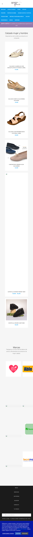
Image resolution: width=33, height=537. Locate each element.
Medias (11, 20)
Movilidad (3, 9)
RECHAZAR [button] (24, 533)
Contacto (16, 504)
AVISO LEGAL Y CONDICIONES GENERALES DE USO (16, 518)
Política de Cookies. (22, 529)
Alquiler (16, 500)
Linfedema (17, 20)
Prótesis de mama (11, 12)
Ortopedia (16, 496)
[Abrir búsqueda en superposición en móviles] (16, 515)
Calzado (28, 16)
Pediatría (3, 12)
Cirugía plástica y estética (24, 12)
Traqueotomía (4, 16)
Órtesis (24, 9)
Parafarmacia (4, 20)
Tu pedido (16, 509)
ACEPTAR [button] (18, 533)
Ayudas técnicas (11, 9)
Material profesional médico (17, 16)
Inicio (16, 487)
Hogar (18, 9)
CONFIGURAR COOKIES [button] (8, 533)
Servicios (16, 492)
